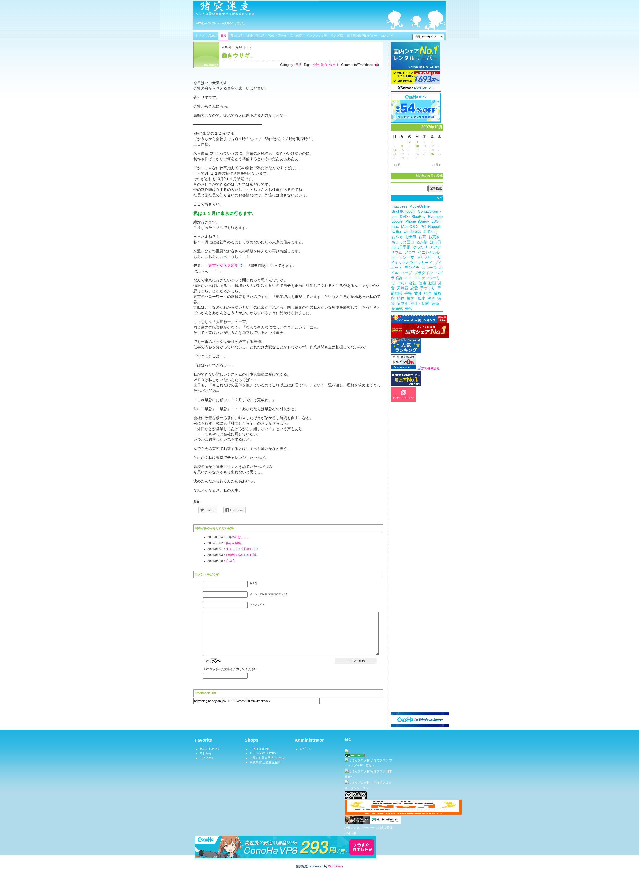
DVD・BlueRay (413, 216)
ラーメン (399, 283)
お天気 (410, 237)
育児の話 (236, 35)
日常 (223, 35)
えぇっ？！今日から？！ (242, 549)
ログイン (306, 749)
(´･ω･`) (230, 561)
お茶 (422, 237)
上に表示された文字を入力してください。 (231, 669)
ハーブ (406, 273)
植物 (400, 298)
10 (417, 146)
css (395, 216)
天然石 (402, 288)
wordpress (412, 232)
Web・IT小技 (277, 35)
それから (206, 753)
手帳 (408, 293)
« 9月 (397, 165)
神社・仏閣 (419, 304)
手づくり (427, 288)
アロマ (410, 252)
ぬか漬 (422, 242)
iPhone (410, 221)
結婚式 (397, 309)
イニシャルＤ (429, 252)
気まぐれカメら (210, 749)
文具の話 (296, 35)
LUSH (436, 221)
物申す (334, 65)
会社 (316, 65)
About (212, 35)
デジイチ (411, 268)
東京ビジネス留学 (223, 266)
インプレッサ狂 (316, 35)
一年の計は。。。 (238, 537)
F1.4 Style (206, 758)
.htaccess (400, 206)
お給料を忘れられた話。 (242, 555)
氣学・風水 (416, 298)
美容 (409, 309)
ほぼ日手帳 (401, 247)
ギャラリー (425, 257)
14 (394, 150)
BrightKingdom (404, 211)
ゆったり (420, 247)
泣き (324, 65)
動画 (432, 283)
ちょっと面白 (403, 242)
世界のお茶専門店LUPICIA (267, 758)
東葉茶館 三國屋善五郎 (265, 762)
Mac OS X (409, 227)
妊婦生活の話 (255, 35)
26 (432, 154)
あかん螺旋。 (235, 543)
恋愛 (414, 288)
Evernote (435, 216)
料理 (427, 293)
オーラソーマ (403, 257)
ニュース (429, 268)
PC (423, 227)
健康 (422, 283)
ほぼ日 (435, 242)
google (397, 221)
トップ (199, 35)
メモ (408, 278)
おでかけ (430, 232)
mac (395, 227)
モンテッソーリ (427, 278)
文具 (418, 293)
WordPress (335, 866)
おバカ (397, 237)
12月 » (436, 165)
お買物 (434, 237)
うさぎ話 (337, 35)
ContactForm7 (429, 211)
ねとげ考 (387, 35)
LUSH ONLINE (260, 749)
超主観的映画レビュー (362, 35)
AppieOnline (420, 206)
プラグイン (423, 273)
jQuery (423, 221)
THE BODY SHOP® (263, 753)
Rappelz (435, 227)
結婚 (435, 304)
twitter (396, 232)
